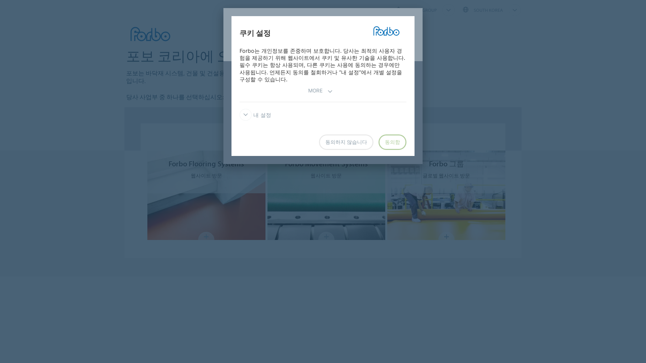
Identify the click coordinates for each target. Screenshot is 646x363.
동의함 (392, 142)
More (315, 90)
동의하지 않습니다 (346, 142)
